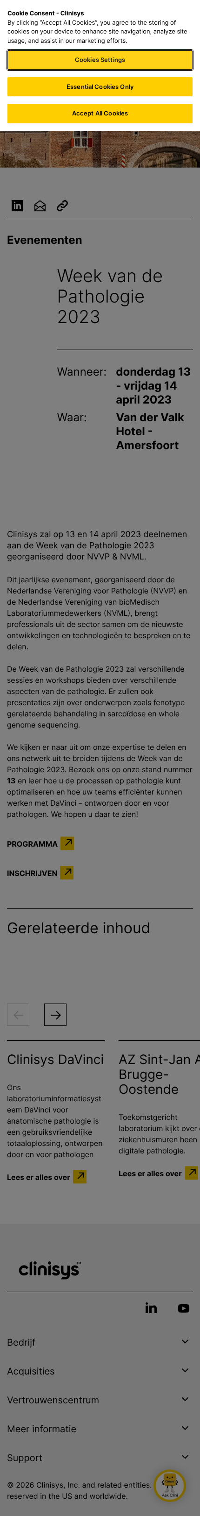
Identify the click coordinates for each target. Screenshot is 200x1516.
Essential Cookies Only (100, 86)
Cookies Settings (100, 59)
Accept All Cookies (100, 113)
